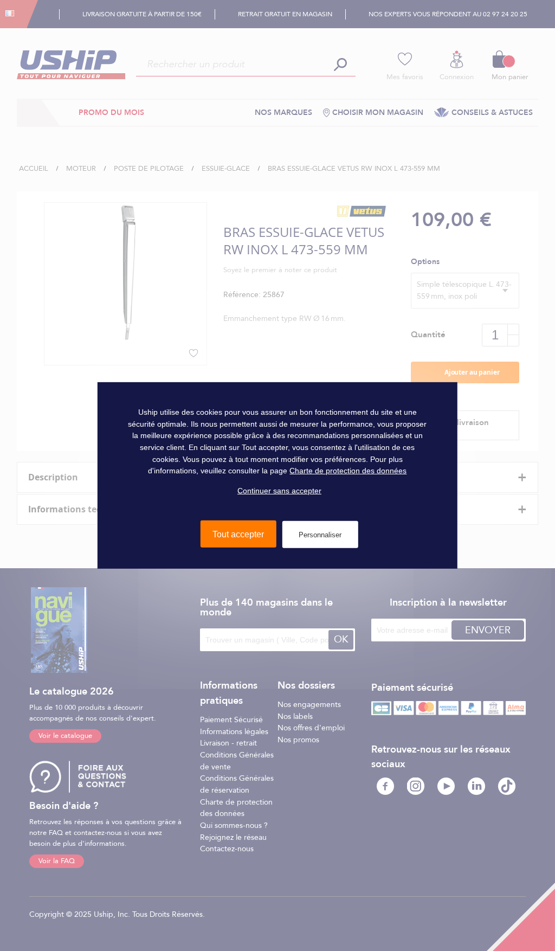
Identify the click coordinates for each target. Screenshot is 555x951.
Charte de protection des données (347, 470)
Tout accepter (238, 533)
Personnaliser (320, 534)
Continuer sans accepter (279, 490)
